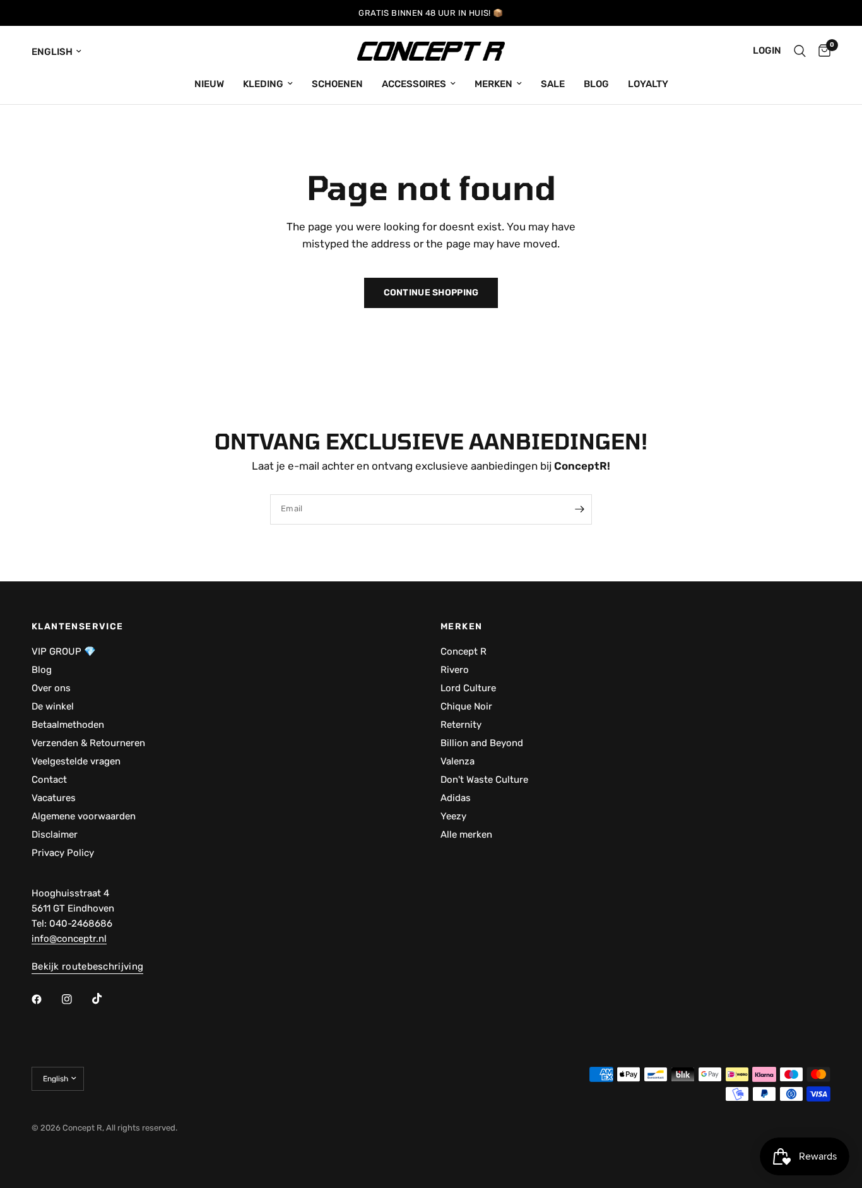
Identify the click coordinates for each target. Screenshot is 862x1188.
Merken (493, 84)
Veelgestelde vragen (76, 761)
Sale (553, 84)
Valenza (457, 761)
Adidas (455, 798)
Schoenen (337, 84)
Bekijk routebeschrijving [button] (87, 966)
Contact (49, 779)
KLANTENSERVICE (78, 626)
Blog (596, 84)
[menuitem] (209, 84)
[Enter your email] (579, 509)
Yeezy (453, 816)
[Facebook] (45, 999)
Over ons (51, 688)
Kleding (263, 84)
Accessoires (414, 84)
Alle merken (466, 834)
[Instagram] (76, 999)
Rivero (454, 669)
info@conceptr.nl (69, 938)
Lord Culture (468, 688)
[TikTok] (106, 999)
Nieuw (209, 84)
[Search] (800, 51)
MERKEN (461, 626)
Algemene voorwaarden (84, 816)
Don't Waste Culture (484, 779)
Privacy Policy (63, 852)
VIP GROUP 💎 (64, 651)
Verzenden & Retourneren (88, 743)
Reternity (460, 724)
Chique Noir (466, 706)
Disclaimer (55, 834)
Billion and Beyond (481, 743)
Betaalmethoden (68, 724)
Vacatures (54, 798)
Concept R (463, 651)
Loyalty (648, 84)
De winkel (53, 706)
